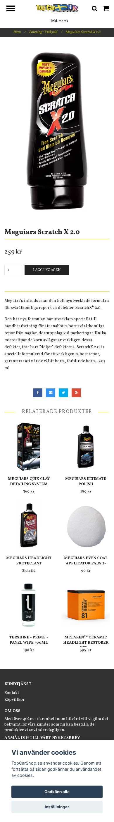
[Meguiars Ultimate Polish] (85, 446)
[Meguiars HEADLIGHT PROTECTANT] (28, 525)
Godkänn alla (57, 791)
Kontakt (11, 693)
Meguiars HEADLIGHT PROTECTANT (28, 561)
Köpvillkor (14, 700)
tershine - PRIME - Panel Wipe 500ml (28, 640)
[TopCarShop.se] (57, 8)
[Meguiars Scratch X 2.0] (57, 130)
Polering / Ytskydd (45, 32)
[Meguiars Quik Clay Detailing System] (28, 446)
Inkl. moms (59, 21)
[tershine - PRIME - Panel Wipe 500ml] (28, 605)
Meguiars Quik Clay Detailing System (29, 481)
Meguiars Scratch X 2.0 (83, 32)
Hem (19, 32)
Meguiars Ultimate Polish (85, 481)
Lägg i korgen (47, 270)
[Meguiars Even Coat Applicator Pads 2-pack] (85, 525)
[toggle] (13, 9)
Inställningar (57, 807)
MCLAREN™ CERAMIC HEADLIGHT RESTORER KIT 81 (85, 643)
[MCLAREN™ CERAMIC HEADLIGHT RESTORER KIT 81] (85, 605)
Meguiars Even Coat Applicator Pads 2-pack (85, 563)
